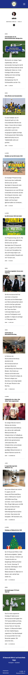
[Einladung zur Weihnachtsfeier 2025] (14, 540)
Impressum (5, 670)
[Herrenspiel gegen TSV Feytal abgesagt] (14, 602)
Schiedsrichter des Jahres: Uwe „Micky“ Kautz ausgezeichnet (12, 400)
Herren (6, 33)
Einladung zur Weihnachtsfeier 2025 (13, 530)
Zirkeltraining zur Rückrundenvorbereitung (10, 333)
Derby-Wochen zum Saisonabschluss (13, 96)
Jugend (6, 463)
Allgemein (7, 153)
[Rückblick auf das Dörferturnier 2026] (14, 166)
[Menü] (24, 4)
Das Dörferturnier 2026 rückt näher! (13, 216)
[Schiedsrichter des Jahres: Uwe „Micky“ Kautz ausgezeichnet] (14, 411)
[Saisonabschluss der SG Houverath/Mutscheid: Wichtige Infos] (14, 48)
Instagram (11, 662)
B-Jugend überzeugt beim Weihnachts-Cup (11, 466)
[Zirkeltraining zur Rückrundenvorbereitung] (14, 345)
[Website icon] (14, 25)
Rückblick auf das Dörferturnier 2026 (14, 156)
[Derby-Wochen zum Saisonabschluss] (14, 106)
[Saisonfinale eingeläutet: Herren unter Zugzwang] (14, 283)
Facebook (17, 662)
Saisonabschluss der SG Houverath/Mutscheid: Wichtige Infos (13, 37)
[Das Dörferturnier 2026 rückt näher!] (14, 226)
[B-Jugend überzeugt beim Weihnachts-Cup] (14, 478)
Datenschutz (6, 673)
